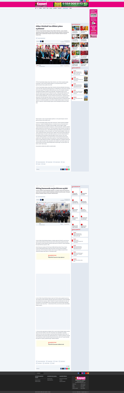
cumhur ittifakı (47, 363)
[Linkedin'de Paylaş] (65, 169)
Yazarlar (59, 8)
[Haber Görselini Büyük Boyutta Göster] (53, 54)
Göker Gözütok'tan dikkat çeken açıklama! (49, 23)
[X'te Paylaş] (42, 41)
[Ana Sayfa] (37, 8)
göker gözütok (57, 162)
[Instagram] (83, 1)
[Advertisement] (30, 23)
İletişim (45, 0)
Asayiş (44, 8)
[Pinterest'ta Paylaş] (67, 169)
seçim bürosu (63, 361)
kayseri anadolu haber (41, 38)
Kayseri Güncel (37, 380)
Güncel (40, 8)
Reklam (41, 0)
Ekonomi (55, 8)
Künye (37, 0)
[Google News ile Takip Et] (66, 66)
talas (64, 162)
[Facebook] (80, 1)
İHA (42, 66)
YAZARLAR (38, 373)
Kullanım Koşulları (75, 388)
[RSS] (88, 1)
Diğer (71, 8)
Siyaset (50, 8)
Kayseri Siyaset (37, 381)
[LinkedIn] (85, 1)
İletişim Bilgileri (83, 388)
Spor (47, 8)
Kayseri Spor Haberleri (63, 378)
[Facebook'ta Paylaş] (41, 41)
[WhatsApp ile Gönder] (69, 169)
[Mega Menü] (35, 8)
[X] (82, 1)
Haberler (37, 23)
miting (53, 363)
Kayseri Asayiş (49, 378)
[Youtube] (86, 1)
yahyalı (56, 361)
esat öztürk (40, 363)
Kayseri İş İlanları (62, 381)
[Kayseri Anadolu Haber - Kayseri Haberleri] (80, 378)
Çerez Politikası (83, 385)
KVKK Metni (82, 386)
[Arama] (88, 8)
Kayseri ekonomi (50, 380)
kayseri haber (50, 162)
